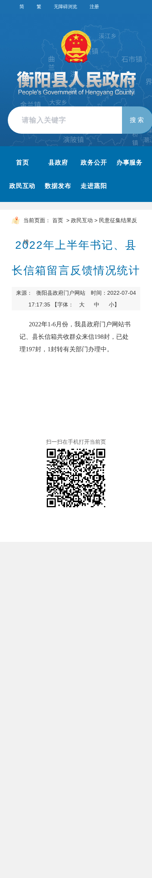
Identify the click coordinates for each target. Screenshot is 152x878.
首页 (22, 162)
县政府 (58, 162)
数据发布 (58, 185)
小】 (114, 304)
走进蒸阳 (94, 185)
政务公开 (94, 162)
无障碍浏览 (65, 6)
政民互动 (22, 185)
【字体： (86, 304)
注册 (94, 6)
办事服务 (130, 162)
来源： (50, 293)
